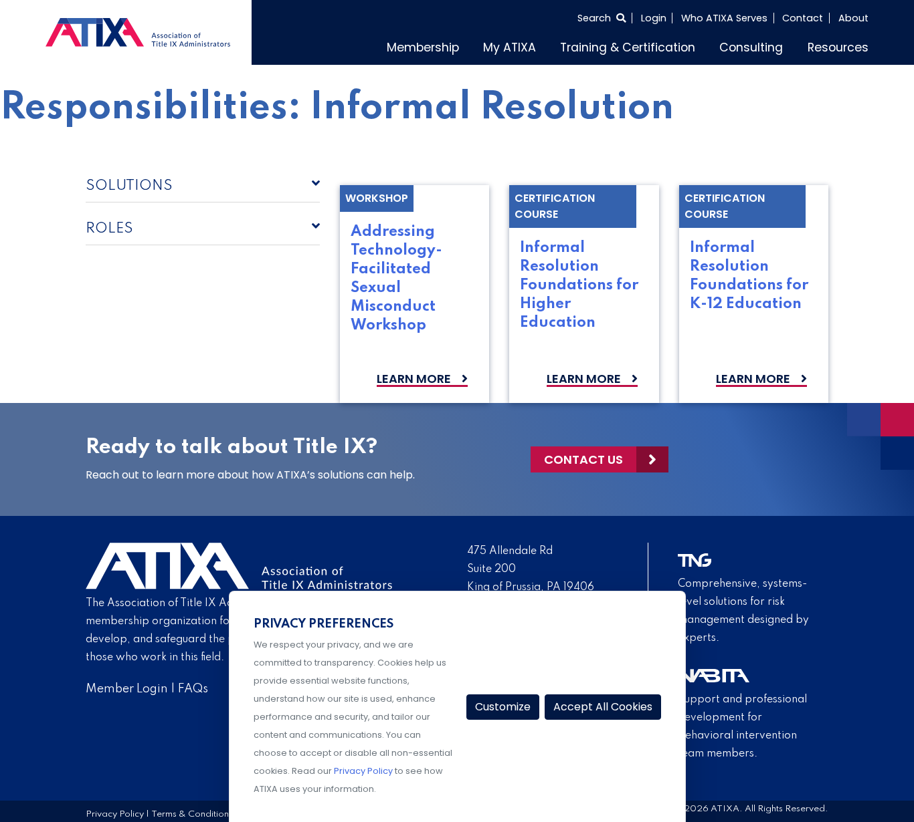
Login (653, 18)
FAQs (193, 686)
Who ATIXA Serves (724, 18)
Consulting (767, 45)
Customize (503, 706)
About (853, 18)
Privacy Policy (115, 811)
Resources (843, 45)
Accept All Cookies (602, 706)
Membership (484, 45)
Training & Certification (661, 45)
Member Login (127, 686)
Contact (802, 18)
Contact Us (583, 456)
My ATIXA (559, 45)
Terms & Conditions (192, 811)
